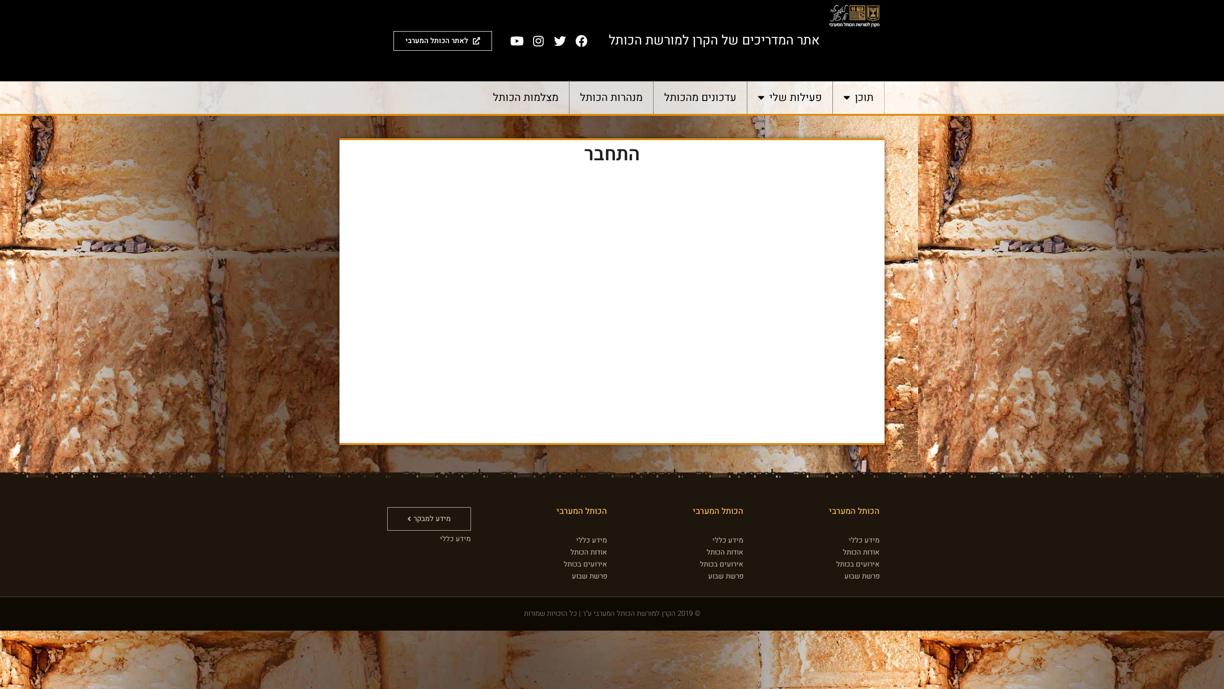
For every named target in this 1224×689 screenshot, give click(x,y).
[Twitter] (559, 40)
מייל (693, 279)
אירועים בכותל (858, 564)
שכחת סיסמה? (612, 418)
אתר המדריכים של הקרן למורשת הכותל (714, 40)
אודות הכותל (861, 552)
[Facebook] (581, 40)
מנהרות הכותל (611, 97)
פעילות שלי (795, 97)
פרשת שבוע (862, 576)
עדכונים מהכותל (700, 97)
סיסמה (689, 320)
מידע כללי (864, 540)
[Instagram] (538, 40)
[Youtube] (516, 40)
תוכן (864, 97)
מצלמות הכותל (525, 97)
